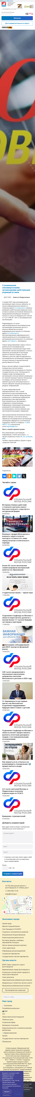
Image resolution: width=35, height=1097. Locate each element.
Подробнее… (7, 1095)
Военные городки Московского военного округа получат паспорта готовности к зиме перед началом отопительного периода (16, 538)
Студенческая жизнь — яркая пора (17, 593)
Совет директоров (8, 948)
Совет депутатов (8, 977)
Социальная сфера (8, 1022)
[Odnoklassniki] (5, 13)
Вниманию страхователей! (13, 816)
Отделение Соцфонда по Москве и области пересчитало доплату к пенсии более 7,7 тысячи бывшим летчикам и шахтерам (17, 619)
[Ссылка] (3, 4)
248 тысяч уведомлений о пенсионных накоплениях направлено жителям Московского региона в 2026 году (17, 675)
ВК (21, 437)
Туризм (4, 1036)
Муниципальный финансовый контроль (16, 986)
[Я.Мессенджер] (14, 476)
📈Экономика (7, 1005)
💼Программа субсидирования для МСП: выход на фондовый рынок (15, 647)
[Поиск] (31, 997)
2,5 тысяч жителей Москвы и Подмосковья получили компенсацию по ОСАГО (15, 791)
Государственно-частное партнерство (15, 956)
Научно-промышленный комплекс (14, 945)
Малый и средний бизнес (11, 926)
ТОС (3, 1014)
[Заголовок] (11, 13)
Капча (4, 865)
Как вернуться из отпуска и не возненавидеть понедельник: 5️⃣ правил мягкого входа (16, 764)
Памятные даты (7, 1020)
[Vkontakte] (2, 13)
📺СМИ (4, 1011)
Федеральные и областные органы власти (17, 983)
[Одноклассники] (9, 476)
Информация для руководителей (13, 951)
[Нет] (33, 1089)
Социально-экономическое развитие (15, 932)
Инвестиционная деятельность (13, 937)
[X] (24, 476)
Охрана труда (6, 923)
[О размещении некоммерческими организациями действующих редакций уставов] (17, 457)
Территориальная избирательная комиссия (17, 980)
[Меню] (32, 6)
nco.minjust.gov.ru (20, 308)
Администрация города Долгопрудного (16, 969)
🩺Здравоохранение (9, 1033)
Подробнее (25, 1091)
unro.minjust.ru (12, 341)
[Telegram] (8, 13)
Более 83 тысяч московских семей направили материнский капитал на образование (15, 568)
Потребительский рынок (11, 1008)
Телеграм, (29, 437)
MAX (3, 438)
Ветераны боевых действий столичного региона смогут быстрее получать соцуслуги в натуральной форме (15, 508)
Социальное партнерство (11, 954)
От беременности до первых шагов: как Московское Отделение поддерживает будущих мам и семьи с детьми (16, 704)
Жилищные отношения (10, 1025)
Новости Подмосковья (21, 297)
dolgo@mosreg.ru (11, 894)
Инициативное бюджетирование (13, 935)
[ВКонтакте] (4, 476)
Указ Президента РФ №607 (11, 929)
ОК (24, 437)
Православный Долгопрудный (13, 1017)
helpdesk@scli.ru (12, 426)
